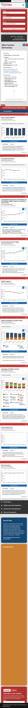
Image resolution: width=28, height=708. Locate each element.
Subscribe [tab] (7, 690)
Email (4, 700)
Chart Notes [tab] (5, 144)
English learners (18, 309)
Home (14, 36)
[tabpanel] (14, 149)
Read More (24, 152)
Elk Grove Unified (19, 38)
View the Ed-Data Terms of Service (11, 537)
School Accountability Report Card (11, 72)
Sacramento (20, 36)
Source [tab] (12, 144)
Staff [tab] (7, 105)
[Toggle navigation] (23, 5)
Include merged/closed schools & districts (14, 19)
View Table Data (14, 141)
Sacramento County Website (10, 71)
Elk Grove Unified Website (9, 69)
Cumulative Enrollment (12, 191)
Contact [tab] (14, 690)
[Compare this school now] (26, 45)
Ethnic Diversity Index (6, 493)
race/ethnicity (18, 494)
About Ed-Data (6, 539)
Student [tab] (3, 105)
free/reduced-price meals (19, 270)
